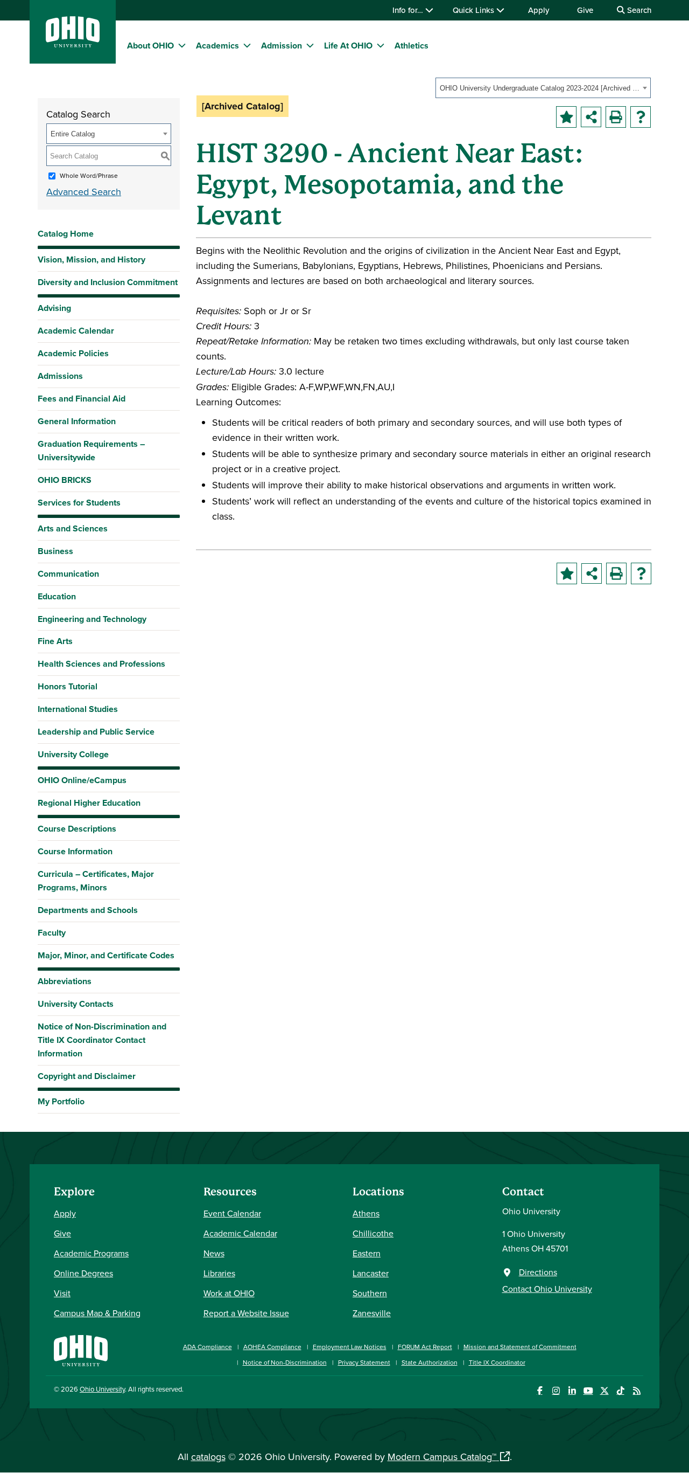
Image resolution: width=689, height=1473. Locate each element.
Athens (366, 1213)
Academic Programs (91, 1253)
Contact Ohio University (547, 1289)
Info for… (408, 10)
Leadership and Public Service (96, 731)
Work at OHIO (229, 1293)
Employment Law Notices (349, 1346)
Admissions (60, 376)
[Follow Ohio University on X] (604, 1391)
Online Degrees (83, 1273)
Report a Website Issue (246, 1313)
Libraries (219, 1273)
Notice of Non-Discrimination (285, 1362)
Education (57, 596)
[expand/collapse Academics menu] (247, 45)
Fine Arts (55, 641)
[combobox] (543, 88)
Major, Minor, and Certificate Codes (106, 955)
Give (585, 10)
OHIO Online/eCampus (82, 780)
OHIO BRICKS (65, 480)
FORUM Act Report (425, 1346)
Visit (62, 1293)
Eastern (367, 1253)
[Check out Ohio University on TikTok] (620, 1391)
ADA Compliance (207, 1346)
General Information (77, 421)
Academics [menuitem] (217, 45)
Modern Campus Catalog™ (442, 1456)
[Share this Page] (591, 117)
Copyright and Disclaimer (87, 1076)
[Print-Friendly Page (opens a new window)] (616, 117)
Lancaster (371, 1273)
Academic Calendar (76, 330)
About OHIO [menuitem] (150, 45)
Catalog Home (66, 233)
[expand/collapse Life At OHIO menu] (380, 45)
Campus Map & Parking (97, 1313)
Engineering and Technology (92, 619)
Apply (538, 10)
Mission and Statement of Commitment (519, 1346)
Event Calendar (232, 1213)
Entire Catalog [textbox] (73, 134)
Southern (370, 1293)
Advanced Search (83, 191)
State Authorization (430, 1362)
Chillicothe (373, 1233)
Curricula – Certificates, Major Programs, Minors (96, 881)
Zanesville (372, 1313)
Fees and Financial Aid (81, 398)
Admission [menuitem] (281, 45)
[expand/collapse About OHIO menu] (182, 45)
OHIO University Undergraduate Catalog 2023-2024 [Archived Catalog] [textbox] (539, 88)
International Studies (78, 709)
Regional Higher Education (89, 803)
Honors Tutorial (67, 686)
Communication (68, 574)
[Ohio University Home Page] (81, 1349)
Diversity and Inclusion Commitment (108, 282)
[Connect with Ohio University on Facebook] (539, 1391)
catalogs (208, 1456)
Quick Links (474, 10)
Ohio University (102, 1389)
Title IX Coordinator (497, 1362)
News (213, 1253)
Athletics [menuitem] (411, 45)
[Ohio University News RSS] (636, 1391)
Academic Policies (73, 353)
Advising (54, 308)
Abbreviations (65, 981)
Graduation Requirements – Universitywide (91, 451)
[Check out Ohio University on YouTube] (588, 1391)
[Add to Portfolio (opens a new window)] (566, 117)
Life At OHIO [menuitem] (348, 45)
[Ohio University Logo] (73, 44)
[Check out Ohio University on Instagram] (556, 1391)
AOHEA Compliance (272, 1346)
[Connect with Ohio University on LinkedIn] (572, 1391)
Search (638, 10)
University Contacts (76, 1004)
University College (73, 754)
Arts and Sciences (73, 528)
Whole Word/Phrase (89, 175)
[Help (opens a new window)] (640, 117)
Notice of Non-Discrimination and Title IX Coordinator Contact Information (102, 1040)
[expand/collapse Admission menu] (310, 45)
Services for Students (79, 502)
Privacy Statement (364, 1362)
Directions (538, 1272)
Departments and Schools (88, 910)
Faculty (52, 932)
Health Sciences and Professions (101, 664)
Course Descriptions (77, 828)
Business (55, 551)
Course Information (75, 851)
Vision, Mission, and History (91, 259)
